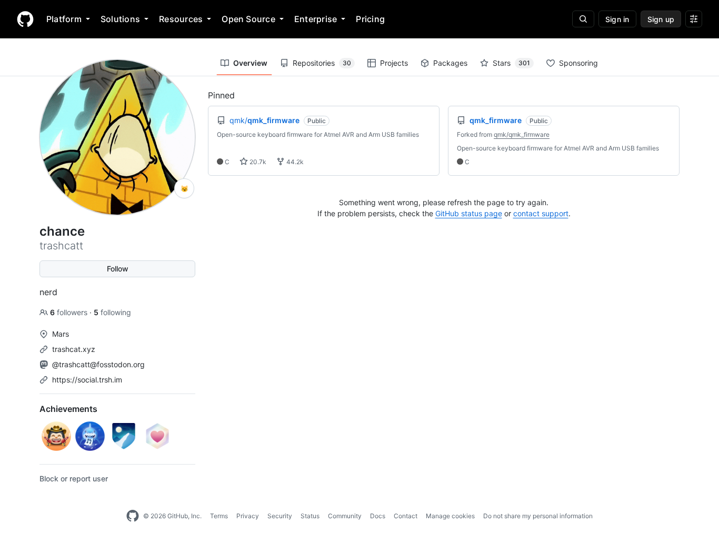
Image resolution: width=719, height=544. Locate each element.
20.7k (257, 162)
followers (69, 312)
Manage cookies (450, 516)
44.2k (294, 162)
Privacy (247, 516)
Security (279, 516)
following (112, 312)
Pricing (370, 19)
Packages (450, 62)
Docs (377, 516)
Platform (64, 19)
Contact (405, 516)
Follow (117, 268)
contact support (540, 213)
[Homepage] (25, 19)
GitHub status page (468, 213)
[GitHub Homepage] (132, 516)
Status (310, 516)
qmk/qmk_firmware (522, 134)
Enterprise (315, 19)
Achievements (68, 409)
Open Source (248, 19)
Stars (511, 62)
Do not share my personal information (538, 516)
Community (345, 516)
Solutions (120, 19)
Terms (219, 516)
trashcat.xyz (73, 349)
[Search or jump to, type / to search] (583, 19)
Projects (394, 62)
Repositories (322, 62)
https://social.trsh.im (87, 379)
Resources (181, 19)
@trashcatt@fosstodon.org (98, 364)
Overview (250, 62)
